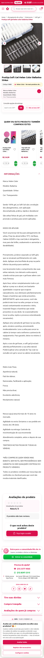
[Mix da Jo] (7, 8)
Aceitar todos (22, 642)
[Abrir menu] (3, 8)
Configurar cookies (22, 653)
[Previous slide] (4, 43)
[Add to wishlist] (14, 150)
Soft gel (37, 17)
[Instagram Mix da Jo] (19, 589)
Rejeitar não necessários (22, 647)
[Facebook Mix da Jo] (14, 589)
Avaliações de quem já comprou (19, 610)
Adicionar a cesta (15, 163)
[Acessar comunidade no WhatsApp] (22, 557)
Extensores (29, 17)
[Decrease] (4, 163)
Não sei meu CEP (34, 108)
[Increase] (8, 163)
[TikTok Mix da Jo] (30, 589)
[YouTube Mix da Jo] (25, 589)
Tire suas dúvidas (12, 597)
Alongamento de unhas (15, 17)
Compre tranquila (12, 604)
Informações (11, 174)
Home (3, 17)
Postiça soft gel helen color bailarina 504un (17, 19)
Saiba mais (39, 91)
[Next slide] (39, 43)
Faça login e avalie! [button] (24, 533)
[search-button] (14, 9)
